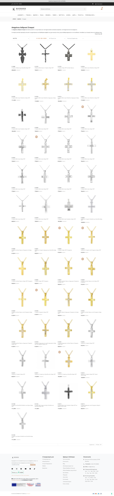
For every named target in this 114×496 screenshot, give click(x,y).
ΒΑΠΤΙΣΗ (61, 15)
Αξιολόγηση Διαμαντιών (68, 465)
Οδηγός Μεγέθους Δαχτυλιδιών (70, 470)
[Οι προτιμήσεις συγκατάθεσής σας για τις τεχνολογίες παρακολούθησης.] (111, 493)
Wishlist (44, 465)
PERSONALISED (89, 15)
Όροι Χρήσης (65, 472)
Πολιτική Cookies (25, 475)
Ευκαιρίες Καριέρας (16, 480)
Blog (64, 463)
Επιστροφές (65, 479)
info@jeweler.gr (91, 466)
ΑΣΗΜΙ (68, 15)
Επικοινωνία (65, 461)
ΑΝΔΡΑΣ (35, 15)
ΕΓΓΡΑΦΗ (33, 464)
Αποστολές (65, 477)
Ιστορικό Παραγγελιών (47, 463)
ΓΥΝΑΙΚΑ (28, 15)
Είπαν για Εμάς (66, 483)
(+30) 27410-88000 (95, 464)
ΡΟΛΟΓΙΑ (80, 15)
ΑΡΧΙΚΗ (14, 19)
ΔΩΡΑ (73, 15)
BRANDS (48, 15)
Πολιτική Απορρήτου (16, 475)
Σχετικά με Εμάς (66, 459)
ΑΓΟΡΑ (22, 61)
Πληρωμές (65, 474)
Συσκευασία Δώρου (67, 481)
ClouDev (28, 493)
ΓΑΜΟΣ (54, 15)
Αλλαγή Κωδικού (45, 461)
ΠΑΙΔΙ (41, 15)
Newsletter (44, 468)
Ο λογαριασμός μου (46, 459)
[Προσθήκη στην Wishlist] (31, 46)
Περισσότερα (98, 33)
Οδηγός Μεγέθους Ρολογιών (69, 468)
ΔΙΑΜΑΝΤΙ (20, 15)
